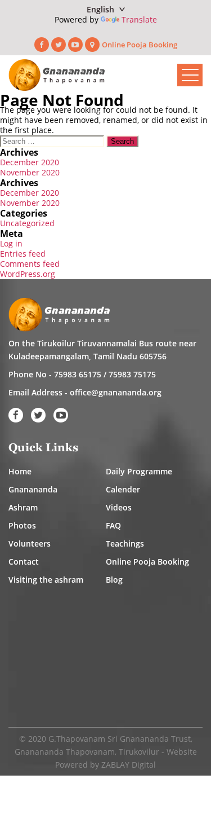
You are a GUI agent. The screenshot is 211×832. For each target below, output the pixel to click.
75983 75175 (132, 374)
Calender (123, 489)
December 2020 (29, 162)
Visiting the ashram (45, 579)
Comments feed (30, 263)
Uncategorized (27, 223)
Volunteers (29, 543)
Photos (22, 525)
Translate (139, 19)
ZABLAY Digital (128, 764)
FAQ (113, 525)
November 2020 (30, 172)
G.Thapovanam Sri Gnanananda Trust (119, 738)
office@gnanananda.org (115, 392)
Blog (114, 579)
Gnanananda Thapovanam (65, 751)
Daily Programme (139, 471)
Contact (23, 561)
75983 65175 (77, 374)
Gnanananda (32, 489)
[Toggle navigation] (190, 75)
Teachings (125, 543)
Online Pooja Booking (139, 44)
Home (20, 471)
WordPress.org (27, 273)
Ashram (23, 507)
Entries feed (23, 253)
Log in (11, 243)
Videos (119, 507)
